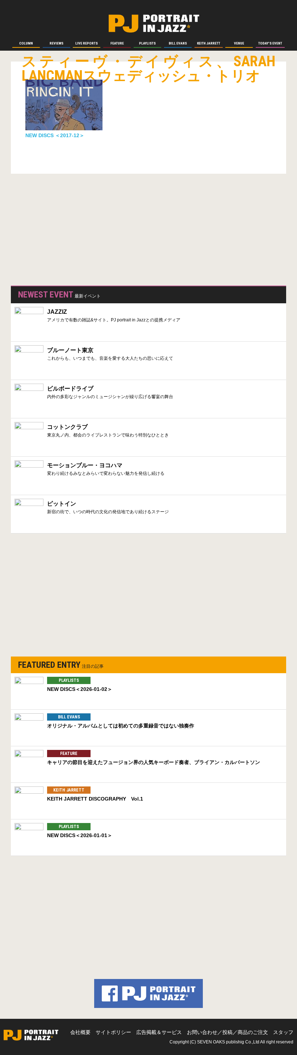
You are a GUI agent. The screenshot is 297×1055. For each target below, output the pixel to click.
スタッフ (283, 1032)
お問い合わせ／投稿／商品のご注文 (227, 1032)
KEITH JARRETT (68, 790)
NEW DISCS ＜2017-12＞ (54, 135)
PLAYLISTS (69, 680)
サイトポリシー (113, 1032)
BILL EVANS (69, 716)
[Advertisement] (65, 228)
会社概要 (80, 1032)
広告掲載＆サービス (159, 1032)
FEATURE (69, 753)
